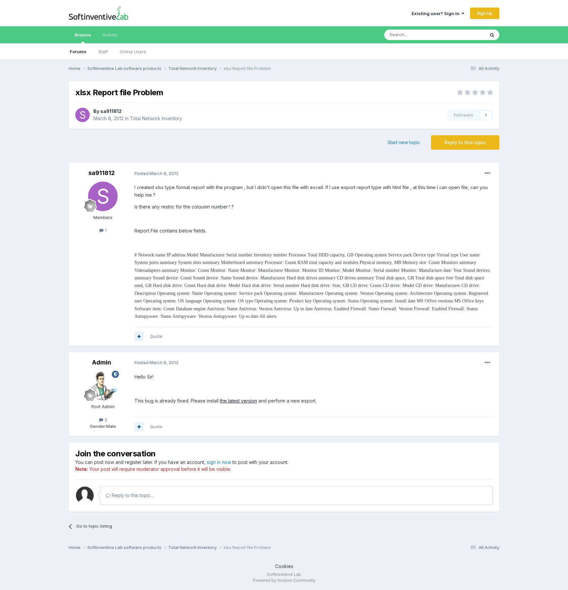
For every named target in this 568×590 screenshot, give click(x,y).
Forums (78, 51)
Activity (110, 34)
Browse (83, 34)
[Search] (492, 35)
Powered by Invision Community (284, 580)
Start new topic (404, 142)
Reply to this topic (465, 142)
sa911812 (111, 111)
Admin (101, 362)
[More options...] (487, 173)
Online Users (133, 51)
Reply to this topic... (132, 495)
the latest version (238, 401)
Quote (156, 336)
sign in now (219, 462)
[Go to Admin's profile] (103, 385)
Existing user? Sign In (437, 13)
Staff (103, 51)
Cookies (284, 566)
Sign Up (484, 13)
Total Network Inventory (156, 118)
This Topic (465, 34)
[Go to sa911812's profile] (82, 115)
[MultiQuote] (139, 336)
